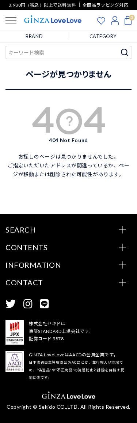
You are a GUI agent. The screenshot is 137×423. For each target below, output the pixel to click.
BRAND (34, 36)
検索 (124, 52)
